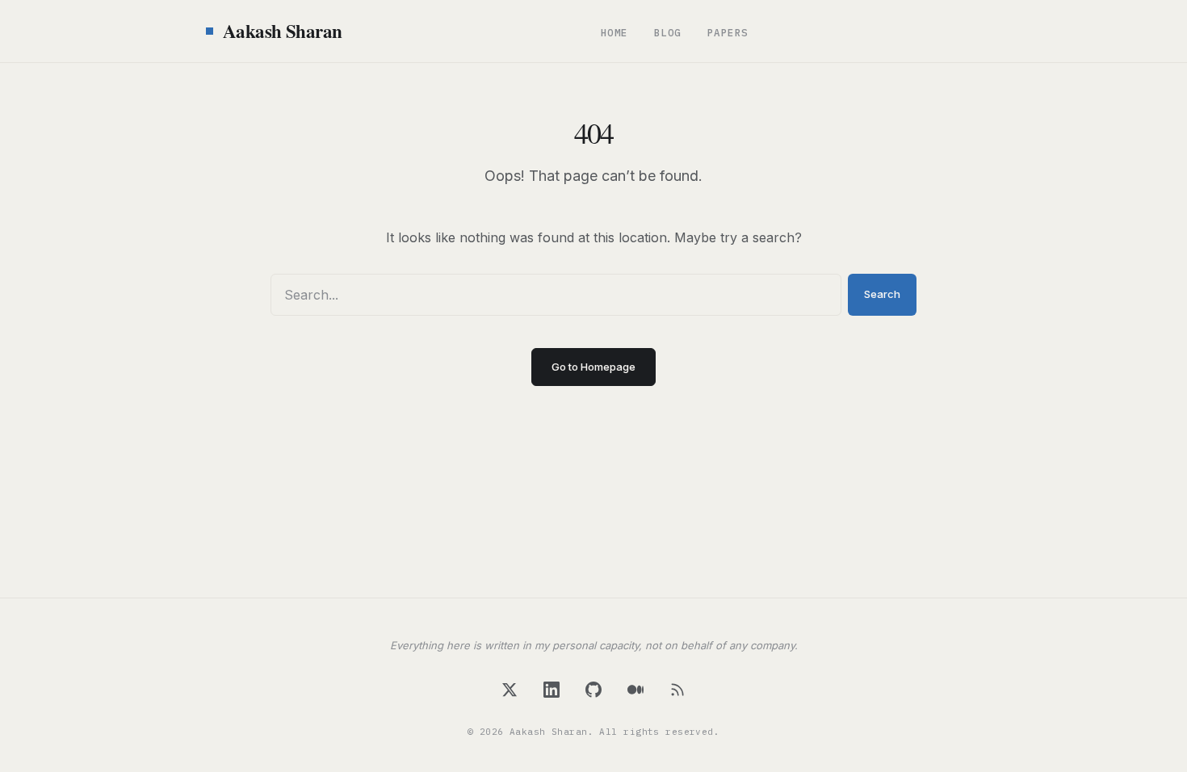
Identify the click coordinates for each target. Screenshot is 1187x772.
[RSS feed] (677, 689)
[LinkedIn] (551, 689)
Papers (728, 32)
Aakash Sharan (282, 30)
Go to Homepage (593, 366)
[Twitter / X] (509, 689)
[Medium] (635, 689)
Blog (668, 32)
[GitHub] (593, 689)
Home (614, 32)
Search (882, 293)
